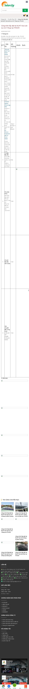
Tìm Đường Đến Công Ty (3, 688)
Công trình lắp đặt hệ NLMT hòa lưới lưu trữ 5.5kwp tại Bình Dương (7, 514)
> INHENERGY (4, 612)
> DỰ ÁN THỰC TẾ (5, 640)
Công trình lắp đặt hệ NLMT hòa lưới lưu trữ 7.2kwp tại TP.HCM (7, 530)
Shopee (25, 688)
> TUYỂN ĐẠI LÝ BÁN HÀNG (7, 638)
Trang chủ (3, 19)
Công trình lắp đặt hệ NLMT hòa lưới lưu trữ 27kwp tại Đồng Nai (7, 554)
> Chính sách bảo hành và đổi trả (9, 621)
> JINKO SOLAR (5, 604)
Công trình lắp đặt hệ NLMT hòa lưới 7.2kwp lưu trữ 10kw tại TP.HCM (21, 514)
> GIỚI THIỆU (4, 633)
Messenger (9, 688)
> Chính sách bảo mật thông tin (9, 623)
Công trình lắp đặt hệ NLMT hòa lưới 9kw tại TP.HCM (21, 554)
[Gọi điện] (14, 685)
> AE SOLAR (4, 602)
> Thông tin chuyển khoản (7, 625)
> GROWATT (4, 606)
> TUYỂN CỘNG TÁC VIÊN (7, 637)
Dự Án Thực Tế (12, 19)
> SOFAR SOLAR (5, 608)
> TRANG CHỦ (4, 635)
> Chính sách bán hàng (7, 619)
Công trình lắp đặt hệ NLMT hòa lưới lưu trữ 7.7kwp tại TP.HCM (14, 27)
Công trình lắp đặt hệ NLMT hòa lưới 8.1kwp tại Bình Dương (21, 538)
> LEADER (3, 610)
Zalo (20, 688)
